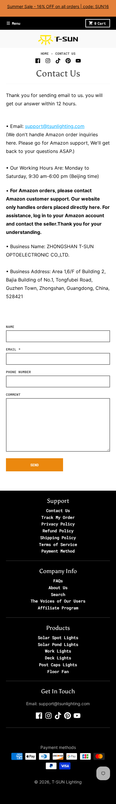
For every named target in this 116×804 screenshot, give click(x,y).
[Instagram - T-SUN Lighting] (48, 61)
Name (10, 326)
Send (34, 464)
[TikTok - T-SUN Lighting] (58, 61)
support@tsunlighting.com (54, 126)
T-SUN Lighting (67, 781)
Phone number (18, 372)
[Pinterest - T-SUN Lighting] (68, 61)
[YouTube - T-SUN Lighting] (78, 61)
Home (45, 53)
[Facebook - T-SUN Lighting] (38, 61)
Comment (13, 394)
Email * (13, 349)
